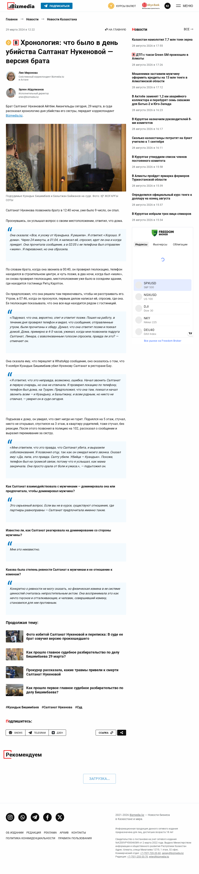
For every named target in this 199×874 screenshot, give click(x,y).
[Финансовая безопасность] (151, 6)
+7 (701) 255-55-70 (137, 856)
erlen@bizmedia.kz (29, 97)
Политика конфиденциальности (30, 838)
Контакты (79, 832)
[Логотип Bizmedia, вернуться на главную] (21, 5)
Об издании (15, 832)
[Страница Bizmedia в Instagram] (10, 817)
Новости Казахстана (62, 19)
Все (186, 29)
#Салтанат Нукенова (57, 707)
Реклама (50, 832)
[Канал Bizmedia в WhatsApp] (22, 817)
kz (167, 5)
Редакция (33, 832)
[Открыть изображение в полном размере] (66, 158)
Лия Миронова (28, 72)
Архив (64, 832)
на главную (117, 29)
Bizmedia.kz (14, 115)
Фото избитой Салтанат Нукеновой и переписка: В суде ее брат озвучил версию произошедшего (74, 636)
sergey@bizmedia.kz (173, 853)
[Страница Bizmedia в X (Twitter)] (60, 817)
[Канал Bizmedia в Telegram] (35, 817)
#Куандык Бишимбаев (22, 707)
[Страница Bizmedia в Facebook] (47, 817)
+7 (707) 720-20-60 (150, 853)
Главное (12, 19)
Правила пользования (75, 838)
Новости (32, 19)
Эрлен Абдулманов (31, 89)
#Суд (78, 707)
